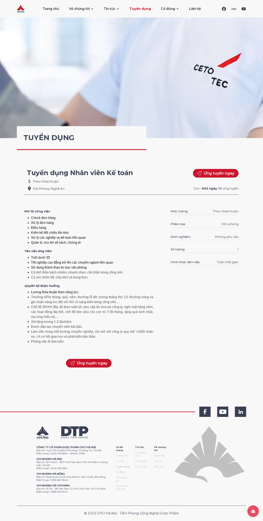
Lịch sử (158, 461)
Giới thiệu (159, 455)
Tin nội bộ (140, 466)
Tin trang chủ (140, 454)
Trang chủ (51, 9)
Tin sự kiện (141, 461)
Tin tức (120, 461)
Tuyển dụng (140, 9)
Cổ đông (120, 472)
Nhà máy (159, 466)
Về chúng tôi (121, 479)
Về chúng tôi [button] (79, 9)
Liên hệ (195, 9)
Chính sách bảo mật (122, 488)
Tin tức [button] (109, 9)
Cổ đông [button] (168, 9)
